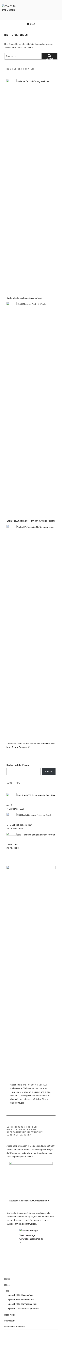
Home (7, 1278)
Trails (6, 1290)
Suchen (48, 771)
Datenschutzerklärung (14, 1326)
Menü (32, 24)
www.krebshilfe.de (38, 1200)
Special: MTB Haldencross (20, 1294)
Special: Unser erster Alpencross (23, 1308)
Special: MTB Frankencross (21, 1299)
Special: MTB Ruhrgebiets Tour (22, 1303)
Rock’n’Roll (9, 1314)
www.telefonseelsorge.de (31, 1238)
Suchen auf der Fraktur (18, 765)
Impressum (9, 1320)
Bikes (7, 1284)
